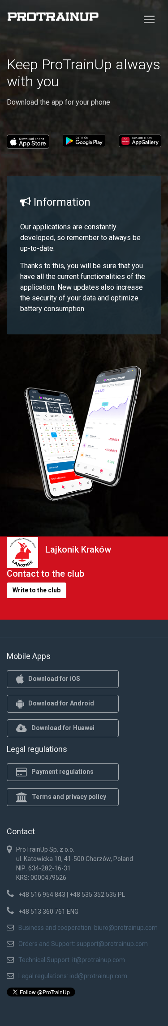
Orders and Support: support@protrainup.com (83, 943)
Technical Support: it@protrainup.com (71, 959)
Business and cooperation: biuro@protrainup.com (88, 927)
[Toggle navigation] (149, 19)
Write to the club (36, 590)
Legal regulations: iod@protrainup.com (72, 976)
